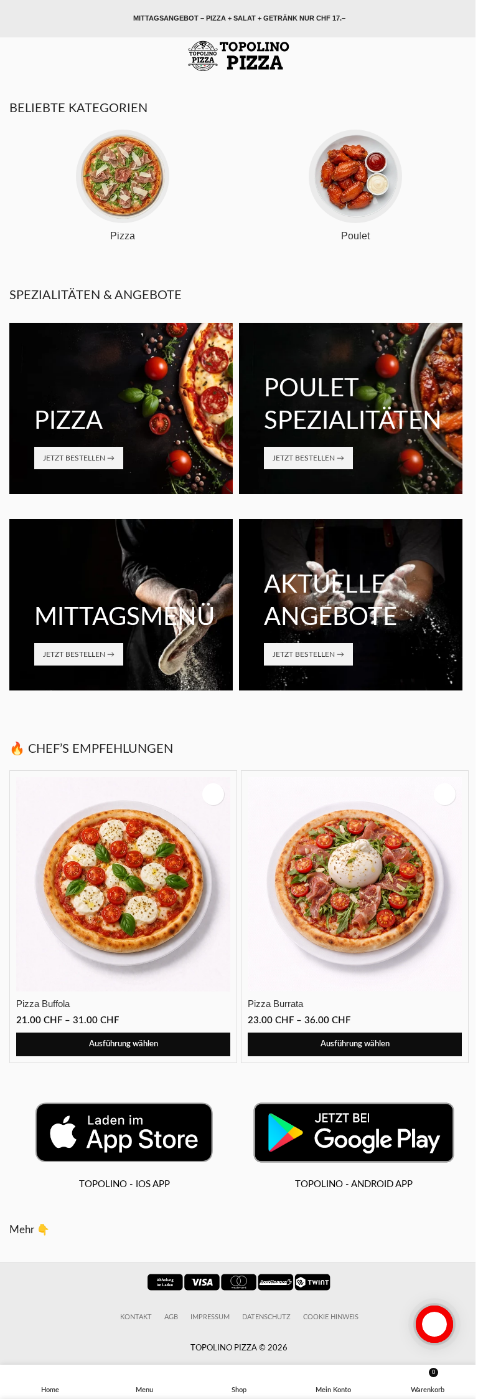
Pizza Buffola (43, 1003)
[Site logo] (239, 55)
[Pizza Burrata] (355, 884)
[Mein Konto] (463, 56)
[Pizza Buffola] (123, 884)
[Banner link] (121, 408)
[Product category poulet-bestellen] (355, 189)
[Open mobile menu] (14, 56)
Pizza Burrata (275, 1003)
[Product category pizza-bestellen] (122, 189)
